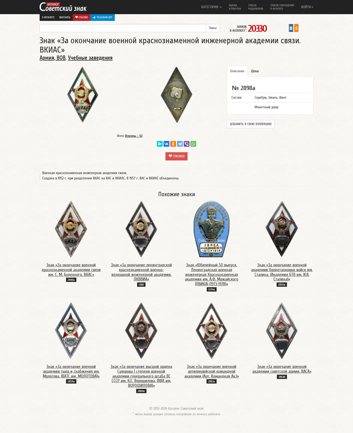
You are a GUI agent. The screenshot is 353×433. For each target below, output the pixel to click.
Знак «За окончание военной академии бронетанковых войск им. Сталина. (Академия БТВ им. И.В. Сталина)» (282, 272)
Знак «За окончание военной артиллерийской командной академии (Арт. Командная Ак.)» (211, 371)
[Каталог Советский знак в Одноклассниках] (296, 28)
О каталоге (48, 17)
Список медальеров (255, 7)
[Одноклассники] (173, 144)
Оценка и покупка (235, 7)
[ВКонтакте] (166, 144)
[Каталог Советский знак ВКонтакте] (291, 28)
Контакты (64, 17)
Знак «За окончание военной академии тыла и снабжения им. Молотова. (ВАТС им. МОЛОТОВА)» (71, 371)
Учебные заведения (90, 58)
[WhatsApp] (193, 144)
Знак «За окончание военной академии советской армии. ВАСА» (281, 369)
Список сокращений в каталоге (282, 7)
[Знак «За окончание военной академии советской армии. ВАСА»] (281, 330)
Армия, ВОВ (53, 58)
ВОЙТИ (306, 7)
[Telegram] (180, 144)
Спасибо (83, 17)
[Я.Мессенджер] (160, 144)
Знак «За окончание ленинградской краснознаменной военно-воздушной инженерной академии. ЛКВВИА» (141, 272)
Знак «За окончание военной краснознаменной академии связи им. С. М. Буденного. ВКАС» (71, 269)
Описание (237, 71)
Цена (255, 71)
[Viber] (186, 144)
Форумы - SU (133, 136)
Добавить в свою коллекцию (251, 124)
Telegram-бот (104, 17)
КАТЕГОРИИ (210, 7)
